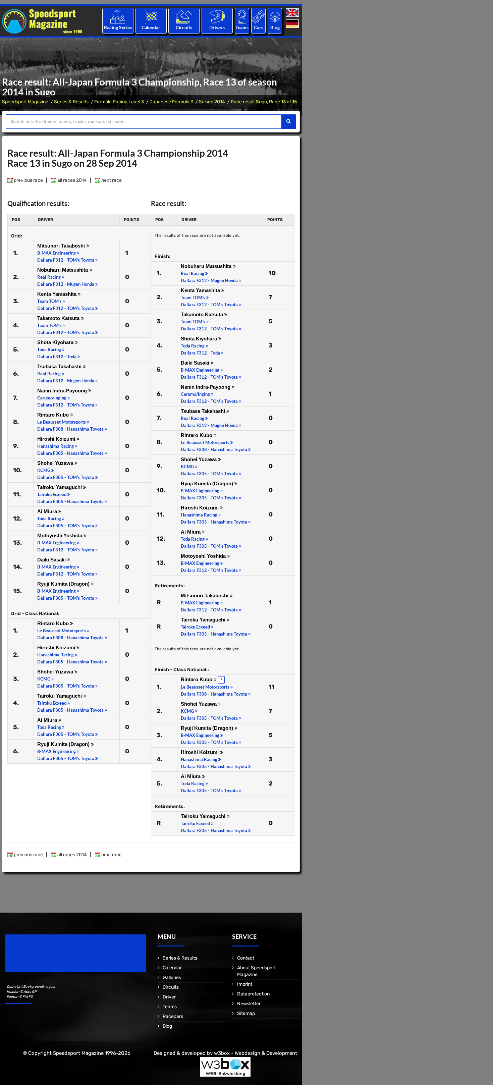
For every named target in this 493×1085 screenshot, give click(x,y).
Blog (275, 27)
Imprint (244, 984)
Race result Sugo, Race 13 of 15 (264, 102)
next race (111, 180)
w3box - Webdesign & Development (255, 1053)
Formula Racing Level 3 (119, 102)
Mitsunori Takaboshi (61, 246)
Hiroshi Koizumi (56, 439)
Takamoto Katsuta (59, 318)
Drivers (217, 27)
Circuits (184, 27)
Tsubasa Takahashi (60, 366)
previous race (28, 180)
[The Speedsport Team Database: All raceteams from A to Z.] (242, 16)
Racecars (173, 1016)
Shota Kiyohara (56, 342)
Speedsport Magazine (25, 102)
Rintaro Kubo (53, 415)
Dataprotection (253, 994)
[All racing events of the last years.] (151, 16)
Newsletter (249, 1004)
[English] (293, 13)
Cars (258, 27)
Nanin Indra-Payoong (62, 390)
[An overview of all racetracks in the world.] (184, 16)
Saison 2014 (212, 102)
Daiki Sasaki (52, 559)
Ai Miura (47, 511)
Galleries (172, 977)
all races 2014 (71, 180)
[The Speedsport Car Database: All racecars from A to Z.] (258, 16)
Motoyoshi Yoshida (60, 535)
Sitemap (246, 1013)
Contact (245, 958)
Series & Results (71, 102)
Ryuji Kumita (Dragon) (64, 584)
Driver (169, 997)
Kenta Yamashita (57, 294)
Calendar (151, 27)
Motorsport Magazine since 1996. (43, 958)
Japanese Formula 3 (171, 102)
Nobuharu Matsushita (63, 270)
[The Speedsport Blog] (275, 16)
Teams (242, 27)
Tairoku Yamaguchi (60, 487)
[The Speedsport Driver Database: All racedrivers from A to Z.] (217, 16)
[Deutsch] (293, 24)
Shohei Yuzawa (55, 463)
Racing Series (118, 27)
